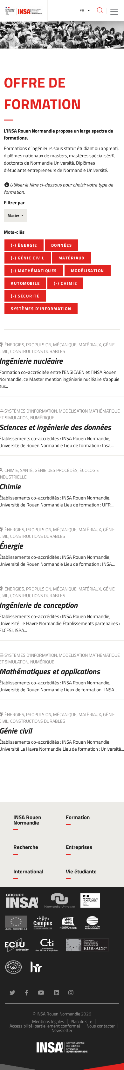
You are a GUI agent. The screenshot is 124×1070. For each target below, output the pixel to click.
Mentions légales (48, 1021)
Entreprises (79, 847)
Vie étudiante (81, 871)
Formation (78, 817)
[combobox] (15, 215)
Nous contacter (100, 1025)
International (28, 871)
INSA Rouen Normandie (27, 820)
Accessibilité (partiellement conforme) (45, 1025)
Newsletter (62, 1030)
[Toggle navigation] (114, 11)
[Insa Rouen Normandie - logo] (62, 1047)
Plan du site (81, 1021)
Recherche (25, 847)
